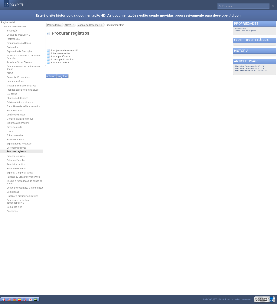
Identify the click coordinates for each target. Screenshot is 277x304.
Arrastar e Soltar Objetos (19, 62)
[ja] (30, 299)
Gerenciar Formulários (18, 77)
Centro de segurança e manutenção (25, 187)
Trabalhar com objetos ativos (21, 85)
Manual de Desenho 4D (16, 26)
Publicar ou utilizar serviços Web (23, 177)
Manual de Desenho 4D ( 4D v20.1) (250, 68)
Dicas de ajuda (14, 127)
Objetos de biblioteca (17, 98)
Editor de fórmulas (16, 160)
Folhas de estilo (15, 135)
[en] (9, 299)
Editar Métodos (14, 110)
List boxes (12, 94)
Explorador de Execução (19, 51)
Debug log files (14, 207)
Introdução (12, 30)
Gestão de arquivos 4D (18, 35)
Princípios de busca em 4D (64, 50)
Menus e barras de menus (20, 119)
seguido (62, 76)
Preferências (13, 39)
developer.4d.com (227, 15)
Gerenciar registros (16, 148)
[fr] (4, 299)
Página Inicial (8, 22)
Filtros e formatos (15, 139)
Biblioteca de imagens (18, 123)
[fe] (25, 299)
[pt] (35, 299)
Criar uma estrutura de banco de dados (23, 67)
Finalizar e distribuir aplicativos (22, 196)
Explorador (12, 47)
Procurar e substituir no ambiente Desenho (24, 57)
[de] (14, 299)
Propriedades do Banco (19, 43)
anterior (50, 76)
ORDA (10, 73)
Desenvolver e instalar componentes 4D (18, 201)
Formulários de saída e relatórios (23, 106)
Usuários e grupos (16, 114)
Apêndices (12, 211)
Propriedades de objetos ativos (22, 90)
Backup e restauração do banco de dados (24, 182)
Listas (10, 131)
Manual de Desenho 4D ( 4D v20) (249, 66)
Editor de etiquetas (16, 168)
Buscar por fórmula (60, 56)
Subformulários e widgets (20, 102)
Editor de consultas (60, 53)
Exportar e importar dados (20, 172)
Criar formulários (15, 81)
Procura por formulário (62, 59)
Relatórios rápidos (16, 164)
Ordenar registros (15, 156)
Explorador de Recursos (19, 143)
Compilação (13, 192)
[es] (20, 299)
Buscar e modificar (60, 62)
